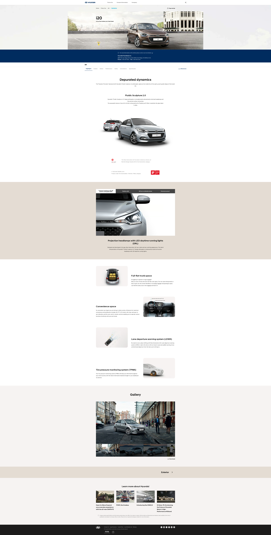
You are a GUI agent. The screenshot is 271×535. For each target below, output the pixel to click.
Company (134, 2)
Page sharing (172, 8)
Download (172, 459)
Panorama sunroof (165, 191)
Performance (109, 68)
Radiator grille (125, 191)
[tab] (106, 191)
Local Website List (128, 527)
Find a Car (110, 2)
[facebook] (161, 527)
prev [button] (97, 424)
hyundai (90, 2)
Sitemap (134, 527)
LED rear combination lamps (145, 191)
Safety (116, 68)
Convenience (123, 68)
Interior (101, 68)
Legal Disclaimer (113, 527)
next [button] (173, 424)
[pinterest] (169, 527)
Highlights (88, 68)
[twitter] (166, 527)
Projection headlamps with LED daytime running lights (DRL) (106, 191)
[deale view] (152, 53)
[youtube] (164, 527)
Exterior (95, 68)
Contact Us (106, 527)
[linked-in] (171, 527)
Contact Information (122, 2)
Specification (132, 68)
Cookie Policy (120, 527)
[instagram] (174, 527)
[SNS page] (185, 2)
